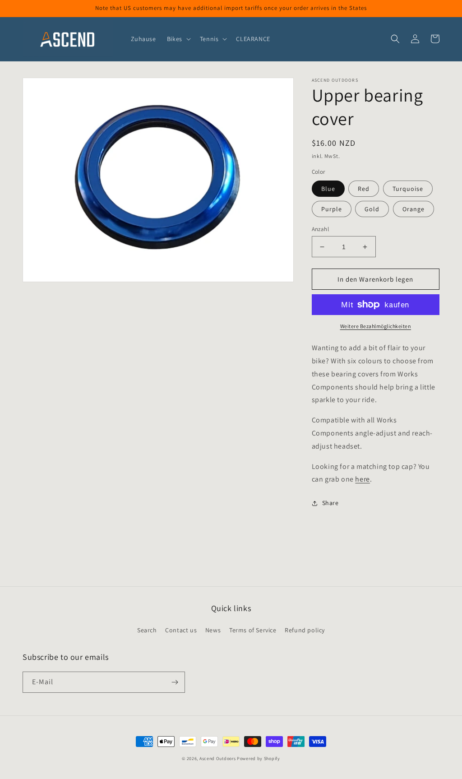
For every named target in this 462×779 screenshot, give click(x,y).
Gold (372, 209)
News (213, 630)
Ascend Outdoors (217, 758)
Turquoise (408, 189)
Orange (413, 209)
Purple (331, 209)
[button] (178, 38)
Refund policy (305, 630)
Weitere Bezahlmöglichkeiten (375, 326)
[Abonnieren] (175, 682)
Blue (328, 189)
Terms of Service (253, 630)
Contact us (181, 630)
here (362, 479)
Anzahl (320, 229)
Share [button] (330, 503)
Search (147, 630)
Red (364, 189)
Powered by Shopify (258, 758)
